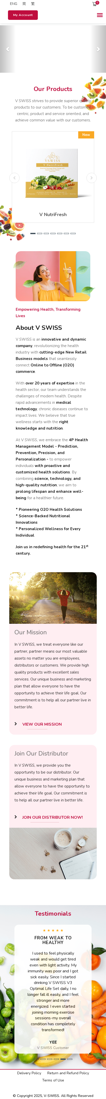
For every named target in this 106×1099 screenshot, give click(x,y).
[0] (94, 3)
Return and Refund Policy (68, 1073)
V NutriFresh (53, 214)
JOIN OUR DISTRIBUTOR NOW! (51, 817)
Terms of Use (53, 1080)
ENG (13, 3)
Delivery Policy (29, 1073)
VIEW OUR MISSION (41, 724)
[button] (8, 49)
